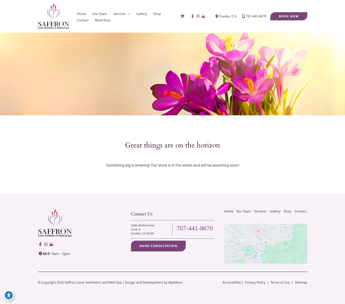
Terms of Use (280, 282)
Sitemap (300, 282)
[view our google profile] (203, 16)
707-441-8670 (256, 16)
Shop (287, 211)
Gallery (275, 211)
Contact (300, 211)
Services (260, 211)
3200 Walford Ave (142, 229)
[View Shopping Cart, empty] (182, 16)
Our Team (243, 211)
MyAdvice (175, 282)
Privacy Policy (255, 282)
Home (228, 211)
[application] (128, 14)
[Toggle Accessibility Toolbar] (9, 295)
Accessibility (232, 282)
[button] (288, 16)
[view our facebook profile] (192, 16)
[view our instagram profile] (198, 16)
